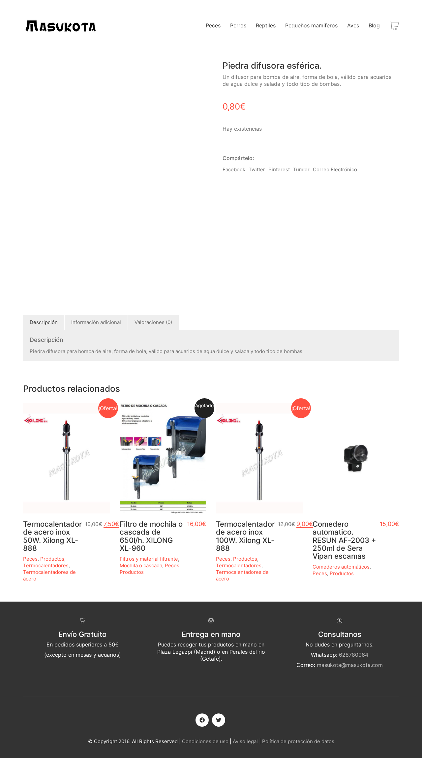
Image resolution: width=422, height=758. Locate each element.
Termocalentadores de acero (49, 575)
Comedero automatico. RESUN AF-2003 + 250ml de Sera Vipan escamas (344, 540)
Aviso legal (245, 741)
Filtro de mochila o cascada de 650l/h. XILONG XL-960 (151, 536)
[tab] (44, 322)
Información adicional (96, 322)
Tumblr (301, 169)
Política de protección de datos (298, 741)
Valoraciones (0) (153, 322)
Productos (52, 559)
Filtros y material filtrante (149, 559)
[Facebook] (202, 720)
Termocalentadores (46, 565)
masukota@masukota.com (350, 665)
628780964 (353, 654)
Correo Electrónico (335, 169)
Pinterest (279, 169)
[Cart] (394, 25)
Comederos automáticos (341, 567)
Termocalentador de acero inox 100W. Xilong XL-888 (245, 536)
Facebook (234, 169)
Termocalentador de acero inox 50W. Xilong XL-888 (52, 536)
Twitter (257, 169)
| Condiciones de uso (203, 741)
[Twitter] (218, 720)
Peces (30, 559)
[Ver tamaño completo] (31, 71)
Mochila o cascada (141, 565)
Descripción (44, 322)
